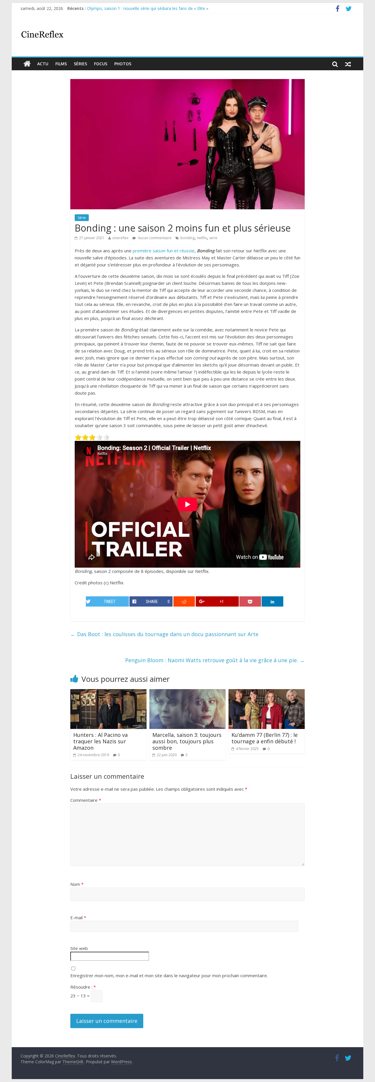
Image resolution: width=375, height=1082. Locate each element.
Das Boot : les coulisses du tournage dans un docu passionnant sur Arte (164, 634)
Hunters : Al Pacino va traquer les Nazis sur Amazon (100, 741)
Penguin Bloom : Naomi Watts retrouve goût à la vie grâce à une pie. (215, 660)
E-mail (78, 917)
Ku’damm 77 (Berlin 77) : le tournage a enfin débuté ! (264, 738)
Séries (80, 63)
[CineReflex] (27, 64)
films (61, 63)
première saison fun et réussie (164, 251)
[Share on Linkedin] (272, 601)
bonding (187, 237)
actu (42, 63)
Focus (100, 63)
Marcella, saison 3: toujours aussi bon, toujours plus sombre (186, 741)
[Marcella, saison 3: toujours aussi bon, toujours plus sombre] (187, 692)
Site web (79, 948)
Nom (76, 884)
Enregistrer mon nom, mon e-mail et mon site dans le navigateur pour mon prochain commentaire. (169, 975)
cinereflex (120, 237)
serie (213, 237)
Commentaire (85, 800)
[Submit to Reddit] (184, 601)
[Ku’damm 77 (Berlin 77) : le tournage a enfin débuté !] (267, 692)
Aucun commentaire (154, 237)
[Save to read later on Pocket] (250, 601)
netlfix (202, 237)
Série (82, 217)
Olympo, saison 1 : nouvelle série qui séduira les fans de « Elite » (147, 8)
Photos (122, 63)
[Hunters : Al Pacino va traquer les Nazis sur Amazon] (108, 692)
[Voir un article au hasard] (348, 64)
